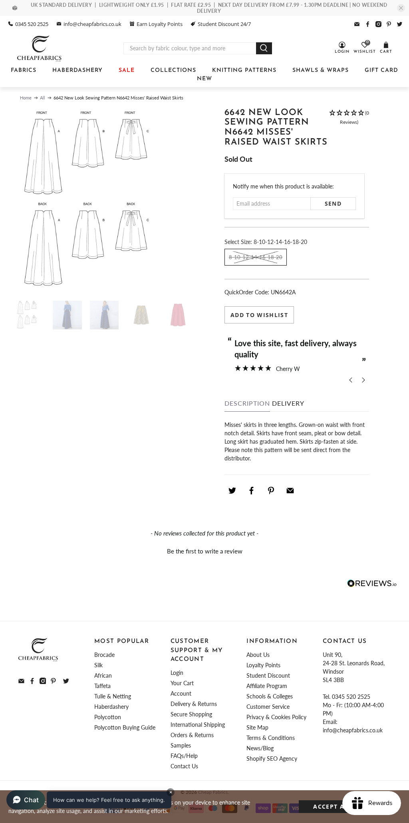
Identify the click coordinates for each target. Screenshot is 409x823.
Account (181, 693)
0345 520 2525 (31, 24)
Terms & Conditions (270, 737)
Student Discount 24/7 (224, 24)
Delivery (288, 403)
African (103, 675)
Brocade (104, 654)
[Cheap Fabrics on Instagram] (378, 24)
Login (177, 672)
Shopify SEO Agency (271, 758)
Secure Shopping (191, 714)
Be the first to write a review (204, 551)
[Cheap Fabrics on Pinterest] (388, 24)
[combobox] (189, 48)
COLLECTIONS (173, 70)
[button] (349, 131)
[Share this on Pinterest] (270, 490)
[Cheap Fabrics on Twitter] (399, 24)
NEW (204, 79)
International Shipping (198, 724)
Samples (181, 745)
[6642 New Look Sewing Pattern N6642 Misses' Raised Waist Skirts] (108, 200)
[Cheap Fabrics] (40, 48)
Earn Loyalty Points (160, 24)
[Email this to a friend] (290, 490)
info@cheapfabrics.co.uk (92, 24)
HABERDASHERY (77, 70)
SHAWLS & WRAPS (320, 70)
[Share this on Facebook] (251, 490)
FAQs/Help (184, 755)
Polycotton (107, 717)
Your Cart (182, 683)
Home (26, 97)
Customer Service (268, 706)
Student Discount (268, 675)
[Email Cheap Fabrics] (356, 24)
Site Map (257, 727)
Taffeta (102, 685)
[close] (401, 8)
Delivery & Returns (194, 703)
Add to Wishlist (259, 315)
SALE (127, 70)
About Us (258, 654)
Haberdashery (111, 706)
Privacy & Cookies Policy (276, 717)
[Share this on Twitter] (232, 490)
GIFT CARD (381, 70)
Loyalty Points (263, 665)
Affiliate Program (266, 685)
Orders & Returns (192, 735)
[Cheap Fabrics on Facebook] (367, 24)
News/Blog (260, 748)
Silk (98, 665)
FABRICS (23, 70)
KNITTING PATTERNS (244, 70)
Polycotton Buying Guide (124, 727)
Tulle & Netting (112, 696)
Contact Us (184, 766)
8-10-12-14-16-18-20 (255, 257)
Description (247, 403)
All (42, 97)
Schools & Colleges (269, 696)
